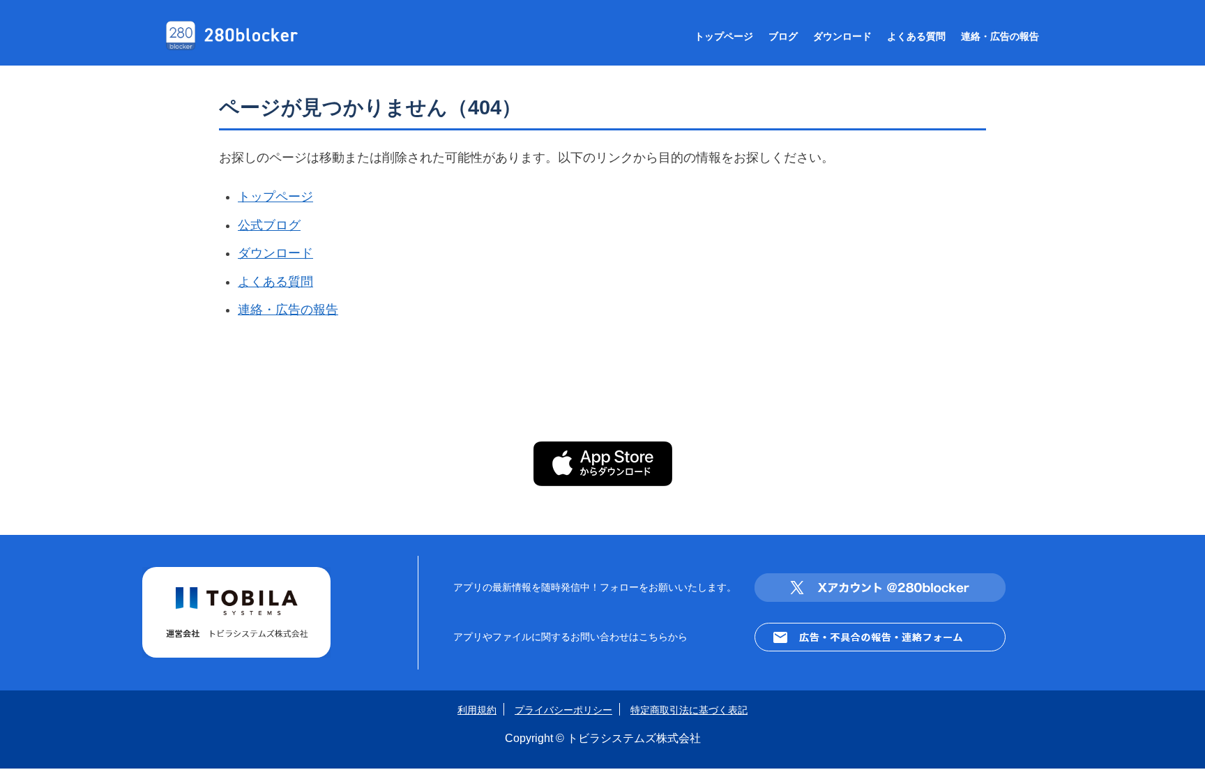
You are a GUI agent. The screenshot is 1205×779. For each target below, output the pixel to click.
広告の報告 (1000, 36)
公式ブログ (269, 225)
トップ (724, 36)
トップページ (275, 197)
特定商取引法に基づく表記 (689, 710)
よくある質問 (275, 282)
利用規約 (477, 710)
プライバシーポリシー (563, 710)
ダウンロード (842, 36)
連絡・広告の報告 (288, 310)
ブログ (783, 36)
